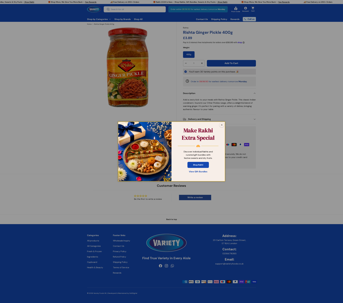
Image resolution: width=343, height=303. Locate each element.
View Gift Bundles (198, 171)
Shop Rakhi (198, 165)
